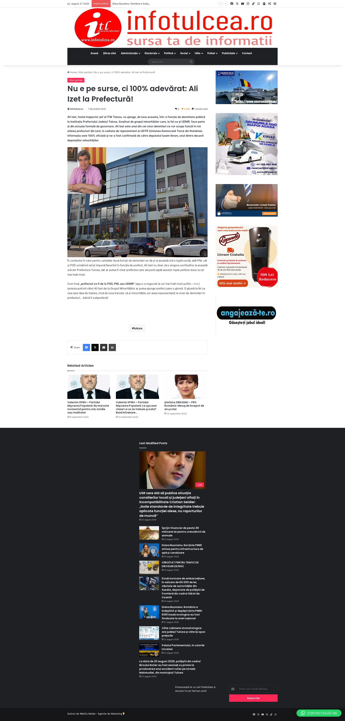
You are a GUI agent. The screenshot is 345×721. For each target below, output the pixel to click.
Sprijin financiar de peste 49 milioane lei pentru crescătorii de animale (183, 531)
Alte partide (85, 72)
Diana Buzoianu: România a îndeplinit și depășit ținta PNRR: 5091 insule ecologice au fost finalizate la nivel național (176, 3)
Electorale (151, 53)
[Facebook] (86, 347)
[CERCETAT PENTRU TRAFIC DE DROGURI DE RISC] (149, 567)
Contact (247, 53)
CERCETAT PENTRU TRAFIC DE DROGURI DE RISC (180, 564)
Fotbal (211, 53)
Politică (168, 53)
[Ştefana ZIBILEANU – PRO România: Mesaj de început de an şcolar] (186, 387)
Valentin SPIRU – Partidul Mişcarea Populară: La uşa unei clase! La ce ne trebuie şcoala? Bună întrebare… (136, 407)
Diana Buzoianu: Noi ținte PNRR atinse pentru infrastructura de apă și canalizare (182, 549)
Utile (197, 53)
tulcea (138, 328)
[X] (95, 347)
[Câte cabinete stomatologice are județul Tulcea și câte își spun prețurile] (149, 633)
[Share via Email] (103, 347)
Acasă (94, 53)
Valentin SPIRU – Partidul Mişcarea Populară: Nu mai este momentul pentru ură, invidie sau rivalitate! (88, 407)
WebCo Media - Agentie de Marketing (101, 713)
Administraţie (129, 53)
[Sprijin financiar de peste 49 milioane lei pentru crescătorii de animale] (149, 533)
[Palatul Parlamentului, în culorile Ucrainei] (149, 650)
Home (73, 72)
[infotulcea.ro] (172, 28)
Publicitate (228, 53)
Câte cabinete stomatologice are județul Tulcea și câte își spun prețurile (183, 631)
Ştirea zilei (109, 53)
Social (184, 53)
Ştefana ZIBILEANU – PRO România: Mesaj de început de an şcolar (184, 405)
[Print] (112, 347)
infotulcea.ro (76, 108)
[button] (318, 713)
